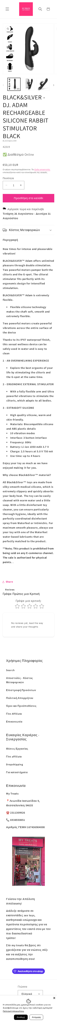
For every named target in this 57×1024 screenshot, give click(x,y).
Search (10, 670)
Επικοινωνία (14, 721)
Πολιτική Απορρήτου (19, 698)
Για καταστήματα (17, 772)
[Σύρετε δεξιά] (53, 85)
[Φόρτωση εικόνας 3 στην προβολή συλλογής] (43, 84)
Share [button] (9, 581)
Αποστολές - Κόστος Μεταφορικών (19, 680)
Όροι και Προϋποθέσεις (21, 706)
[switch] (4, 571)
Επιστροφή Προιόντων (21, 690)
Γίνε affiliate (14, 756)
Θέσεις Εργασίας (17, 748)
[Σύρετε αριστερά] (3, 85)
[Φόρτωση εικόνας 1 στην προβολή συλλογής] (14, 84)
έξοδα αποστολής (42, 169)
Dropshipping (14, 764)
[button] (7, 9)
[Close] (54, 997)
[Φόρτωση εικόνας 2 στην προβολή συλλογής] (28, 84)
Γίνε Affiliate (14, 713)
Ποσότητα (8, 178)
